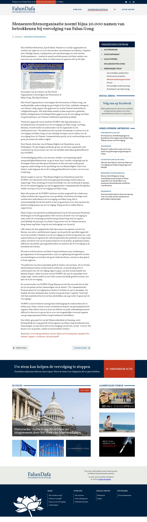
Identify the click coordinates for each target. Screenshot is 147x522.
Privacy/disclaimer (124, 495)
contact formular (104, 479)
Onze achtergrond (81, 499)
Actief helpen (53, 505)
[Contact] (126, 2)
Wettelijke (122, 491)
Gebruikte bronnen (81, 502)
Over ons (78, 491)
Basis (50, 491)
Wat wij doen (79, 495)
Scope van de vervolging (57, 502)
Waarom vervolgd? (55, 499)
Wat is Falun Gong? (55, 495)
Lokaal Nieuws (103, 491)
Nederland (101, 495)
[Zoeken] (130, 2)
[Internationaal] (134, 2)
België (99, 499)
